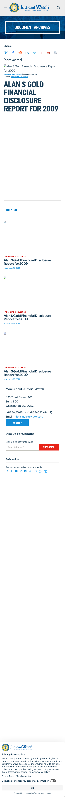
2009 (13, 77)
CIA (26, 77)
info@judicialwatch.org (28, 416)
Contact (17, 423)
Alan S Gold (20, 77)
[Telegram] (25, 471)
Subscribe (49, 447)
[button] (5, 8)
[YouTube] (16, 471)
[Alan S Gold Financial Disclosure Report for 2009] (32, 237)
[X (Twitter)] (8, 471)
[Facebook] (12, 471)
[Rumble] (40, 471)
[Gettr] (30, 471)
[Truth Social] (45, 471)
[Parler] (35, 471)
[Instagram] (21, 471)
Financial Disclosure (13, 74)
